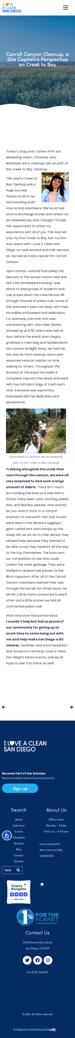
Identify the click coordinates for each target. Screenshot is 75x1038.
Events (19, 831)
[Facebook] (37, 960)
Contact (19, 855)
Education (19, 837)
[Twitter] (27, 960)
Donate (18, 861)
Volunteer (19, 825)
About (19, 820)
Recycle (19, 843)
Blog (18, 849)
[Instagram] (48, 960)
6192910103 (47, 856)
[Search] (18, 870)
